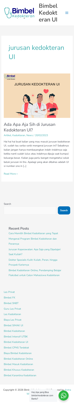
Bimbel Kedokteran (14, 331)
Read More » (11, 173)
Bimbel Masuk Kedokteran (18, 364)
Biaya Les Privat (12, 320)
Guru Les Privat (12, 309)
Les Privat (9, 292)
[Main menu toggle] (67, 13)
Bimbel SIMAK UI (13, 325)
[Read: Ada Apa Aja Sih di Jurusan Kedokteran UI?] (37, 95)
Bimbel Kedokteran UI (48, 13)
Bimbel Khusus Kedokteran (19, 370)
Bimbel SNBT (11, 303)
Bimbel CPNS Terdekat (16, 347)
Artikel (7, 135)
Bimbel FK (9, 297)
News (29, 135)
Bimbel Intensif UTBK (16, 336)
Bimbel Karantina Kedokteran (20, 375)
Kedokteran (18, 135)
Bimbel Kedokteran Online (18, 359)
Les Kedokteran (12, 314)
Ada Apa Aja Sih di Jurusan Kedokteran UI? (29, 127)
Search (7, 204)
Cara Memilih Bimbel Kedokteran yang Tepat (33, 233)
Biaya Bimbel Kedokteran (18, 353)
